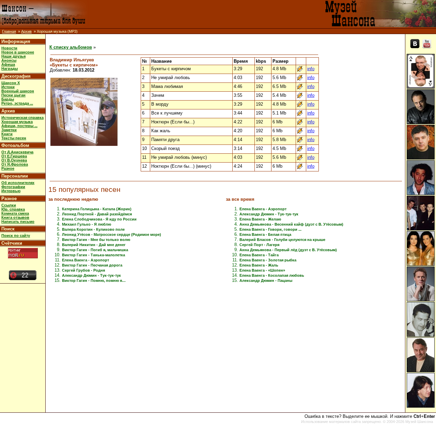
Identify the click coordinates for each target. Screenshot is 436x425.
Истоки (8, 87)
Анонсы (8, 60)
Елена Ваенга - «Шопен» (262, 270)
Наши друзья (13, 56)
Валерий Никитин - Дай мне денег (94, 245)
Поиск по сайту (15, 235)
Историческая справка (22, 118)
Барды (7, 99)
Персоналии (14, 176)
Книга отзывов (15, 217)
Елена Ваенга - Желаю (260, 219)
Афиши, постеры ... (19, 126)
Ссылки (8, 205)
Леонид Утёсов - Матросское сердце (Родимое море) (111, 234)
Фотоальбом (15, 145)
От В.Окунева (14, 160)
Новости (9, 48)
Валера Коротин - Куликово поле (93, 229)
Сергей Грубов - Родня (83, 270)
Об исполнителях (17, 183)
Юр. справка (13, 209)
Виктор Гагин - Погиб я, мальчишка (95, 250)
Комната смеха (15, 213)
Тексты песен (13, 138)
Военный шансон (17, 91)
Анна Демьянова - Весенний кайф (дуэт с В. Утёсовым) (291, 224)
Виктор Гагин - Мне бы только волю (96, 240)
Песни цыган (13, 95)
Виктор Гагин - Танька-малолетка (93, 255)
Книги (7, 134)
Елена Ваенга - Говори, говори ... (270, 229)
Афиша (8, 64)
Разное (7, 168)
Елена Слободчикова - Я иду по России (99, 219)
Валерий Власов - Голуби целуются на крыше (282, 240)
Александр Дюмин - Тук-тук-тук (91, 275)
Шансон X (10, 83)
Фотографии (13, 187)
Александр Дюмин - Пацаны (265, 280)
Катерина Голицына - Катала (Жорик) (96, 209)
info (310, 68)
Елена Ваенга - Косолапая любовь (271, 275)
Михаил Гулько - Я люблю (86, 224)
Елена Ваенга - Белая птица (265, 234)
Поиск (8, 228)
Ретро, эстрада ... (17, 103)
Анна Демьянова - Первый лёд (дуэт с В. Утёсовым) (288, 250)
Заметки (9, 130)
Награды (9, 68)
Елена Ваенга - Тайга (259, 255)
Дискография (16, 76)
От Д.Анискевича (17, 152)
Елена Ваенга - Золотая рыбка (267, 260)
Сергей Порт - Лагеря (259, 245)
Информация (16, 41)
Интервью (10, 191)
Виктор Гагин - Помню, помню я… (94, 280)
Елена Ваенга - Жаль (258, 265)
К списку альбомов (70, 47)
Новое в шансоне (17, 52)
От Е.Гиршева (14, 156)
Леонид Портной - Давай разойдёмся (97, 214)
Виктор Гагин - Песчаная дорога (92, 265)
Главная (9, 31)
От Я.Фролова (14, 164)
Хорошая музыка (17, 122)
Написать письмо (17, 221)
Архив (26, 31)
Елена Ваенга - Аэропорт (85, 260)
